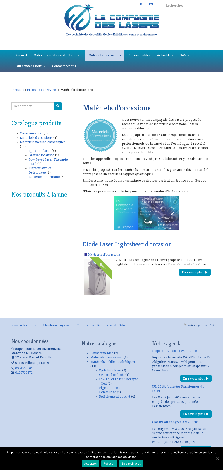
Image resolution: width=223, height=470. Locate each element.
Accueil (21, 55)
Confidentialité (88, 325)
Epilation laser (40, 150)
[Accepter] (217, 458)
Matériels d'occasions (36, 137)
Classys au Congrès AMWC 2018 (176, 422)
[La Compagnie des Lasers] (111, 16)
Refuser (109, 463)
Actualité (164, 55)
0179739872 (24, 372)
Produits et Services (42, 90)
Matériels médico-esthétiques (57, 55)
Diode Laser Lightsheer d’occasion (127, 244)
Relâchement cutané (44, 177)
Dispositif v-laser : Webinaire (174, 351)
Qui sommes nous (30, 66)
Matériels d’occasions (104, 55)
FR (140, 4)
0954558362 (24, 368)
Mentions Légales (56, 325)
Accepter (90, 463)
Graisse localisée (41, 155)
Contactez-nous (64, 66)
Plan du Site (115, 325)
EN (151, 4)
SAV (183, 55)
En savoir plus (193, 272)
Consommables (139, 55)
